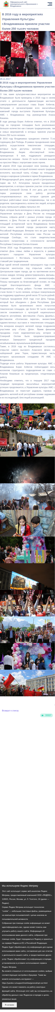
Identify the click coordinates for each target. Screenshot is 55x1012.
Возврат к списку (10, 711)
